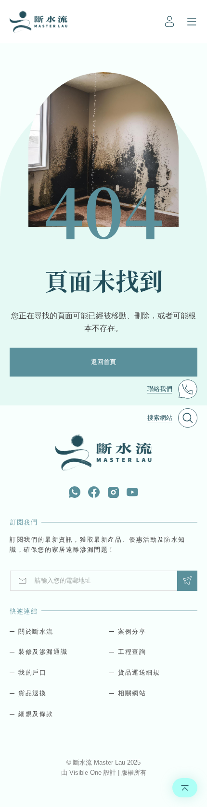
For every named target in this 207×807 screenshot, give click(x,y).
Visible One (86, 772)
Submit (187, 581)
